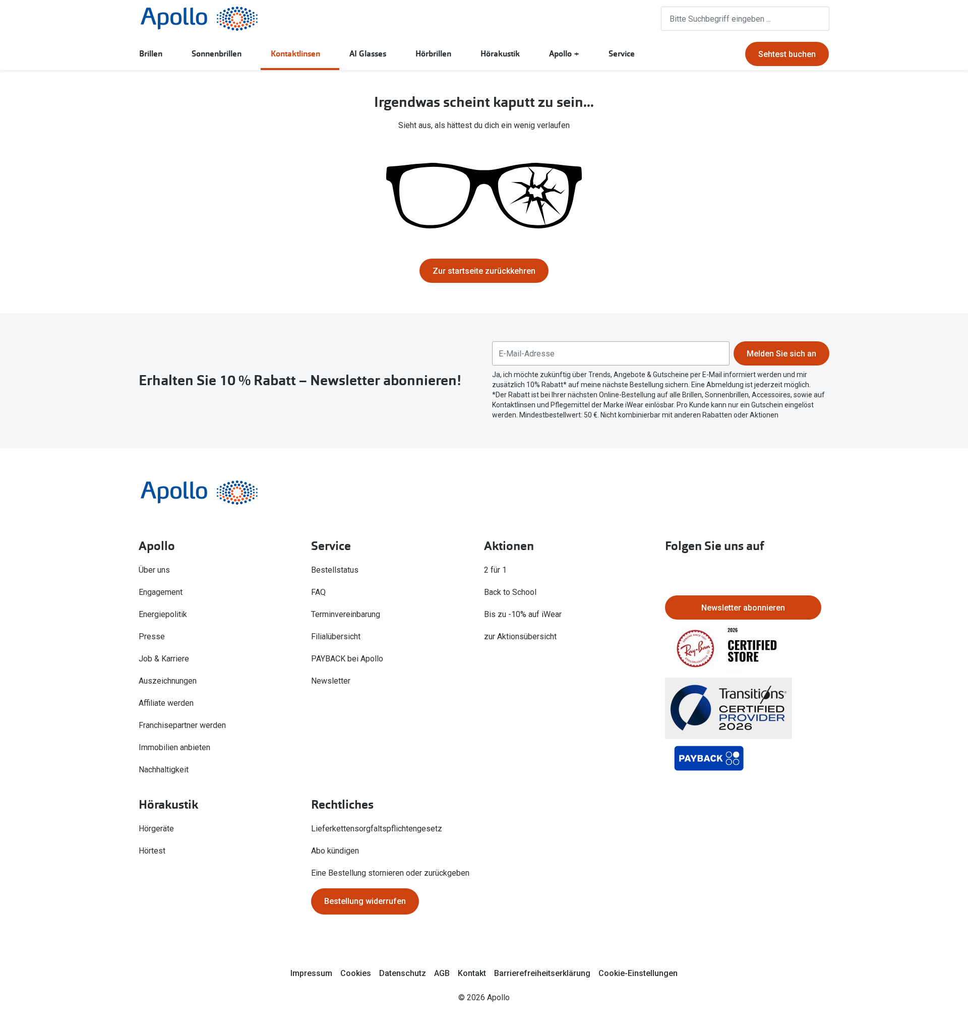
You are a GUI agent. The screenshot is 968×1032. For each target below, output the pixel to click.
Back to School (510, 592)
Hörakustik (500, 53)
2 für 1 (495, 570)
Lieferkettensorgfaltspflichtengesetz (376, 828)
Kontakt (472, 973)
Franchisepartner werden (182, 725)
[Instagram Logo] (673, 571)
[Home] (199, 19)
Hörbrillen (433, 53)
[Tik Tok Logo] (705, 571)
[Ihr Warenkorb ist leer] (638, 18)
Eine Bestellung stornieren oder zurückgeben (390, 873)
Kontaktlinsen (295, 53)
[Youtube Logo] (738, 571)
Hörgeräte (156, 828)
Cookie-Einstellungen (638, 973)
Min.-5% (394, 265)
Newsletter (330, 681)
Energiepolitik (163, 614)
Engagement (161, 592)
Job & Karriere (164, 658)
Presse (152, 636)
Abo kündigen (335, 851)
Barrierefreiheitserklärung (542, 973)
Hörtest (152, 851)
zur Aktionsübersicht (520, 636)
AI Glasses (367, 53)
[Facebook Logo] (770, 571)
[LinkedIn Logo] (802, 571)
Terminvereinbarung (345, 614)
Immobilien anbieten (174, 747)
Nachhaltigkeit (164, 769)
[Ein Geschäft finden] (600, 18)
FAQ (318, 592)
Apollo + (564, 53)
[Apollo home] (214, 492)
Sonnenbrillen (216, 53)
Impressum (311, 973)
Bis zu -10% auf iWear (523, 614)
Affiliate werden (166, 703)
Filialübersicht (335, 636)
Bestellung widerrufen (365, 901)
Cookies (355, 973)
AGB (442, 973)
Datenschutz (402, 973)
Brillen (150, 53)
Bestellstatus (334, 570)
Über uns (154, 570)
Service (622, 53)
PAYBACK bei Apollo (347, 658)
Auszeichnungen (168, 681)
